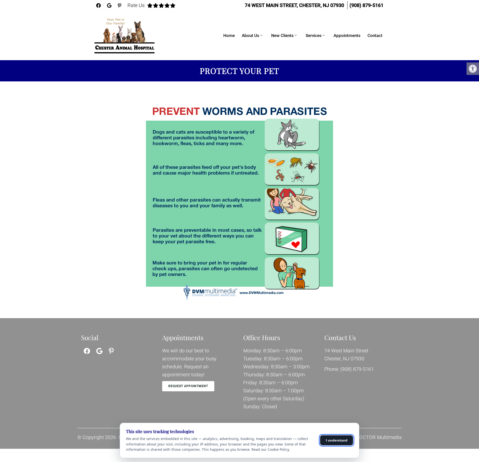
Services (314, 35)
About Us (250, 35)
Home (229, 35)
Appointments (347, 35)
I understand (337, 440)
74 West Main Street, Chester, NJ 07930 (294, 5)
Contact (374, 35)
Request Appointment (188, 386)
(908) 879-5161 (366, 5)
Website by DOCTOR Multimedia (366, 437)
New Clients (282, 35)
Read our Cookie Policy (270, 449)
